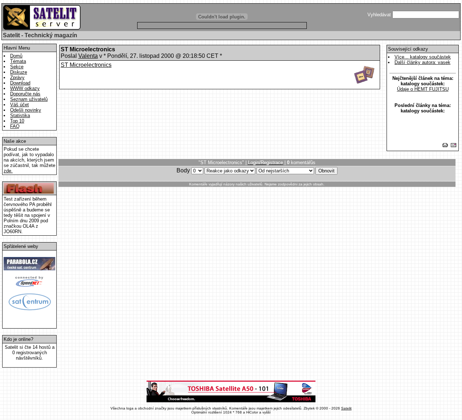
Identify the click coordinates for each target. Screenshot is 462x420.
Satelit (346, 408)
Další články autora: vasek (422, 62)
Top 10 (17, 121)
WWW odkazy (25, 88)
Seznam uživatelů (29, 99)
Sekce (16, 66)
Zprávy (17, 77)
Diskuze (18, 72)
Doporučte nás (25, 94)
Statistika (20, 115)
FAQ (14, 126)
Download (20, 83)
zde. (8, 170)
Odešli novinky (25, 110)
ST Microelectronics (86, 65)
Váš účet (19, 104)
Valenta (88, 56)
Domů (16, 56)
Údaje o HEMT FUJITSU (423, 89)
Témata (18, 61)
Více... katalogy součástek (423, 57)
